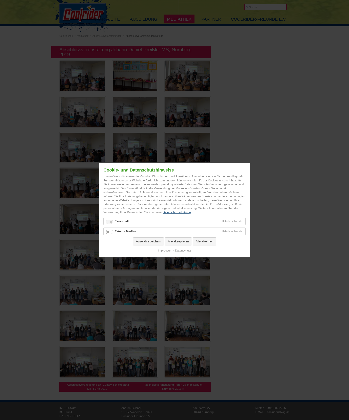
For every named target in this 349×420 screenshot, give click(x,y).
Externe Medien (125, 231)
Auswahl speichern (148, 241)
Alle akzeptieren (178, 241)
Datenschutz (183, 250)
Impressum (165, 250)
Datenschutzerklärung (177, 212)
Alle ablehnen (204, 241)
